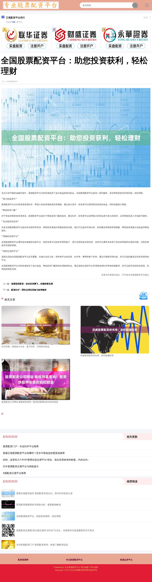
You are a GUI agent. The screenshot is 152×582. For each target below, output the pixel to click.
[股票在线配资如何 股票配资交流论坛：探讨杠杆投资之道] (8, 493)
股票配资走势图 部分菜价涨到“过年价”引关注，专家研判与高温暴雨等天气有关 (55, 530)
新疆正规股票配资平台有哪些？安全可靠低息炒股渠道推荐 (34, 453)
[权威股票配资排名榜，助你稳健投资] (114, 329)
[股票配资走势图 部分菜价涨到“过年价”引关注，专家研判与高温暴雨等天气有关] (8, 530)
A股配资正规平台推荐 (14, 473)
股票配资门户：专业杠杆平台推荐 (21, 446)
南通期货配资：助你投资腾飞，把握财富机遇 (32, 283)
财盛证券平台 (126, 559)
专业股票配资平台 (74, 559)
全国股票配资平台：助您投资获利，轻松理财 (38, 516)
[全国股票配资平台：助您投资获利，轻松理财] (8, 516)
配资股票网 (23, 559)
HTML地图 (93, 567)
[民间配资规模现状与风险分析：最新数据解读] (8, 504)
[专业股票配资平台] (31, 4)
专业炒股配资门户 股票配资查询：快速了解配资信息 (42, 544)
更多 (145, 17)
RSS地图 (84, 567)
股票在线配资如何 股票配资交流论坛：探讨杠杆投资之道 (44, 493)
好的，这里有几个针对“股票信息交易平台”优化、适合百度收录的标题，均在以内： (46, 459)
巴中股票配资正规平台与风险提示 (21, 466)
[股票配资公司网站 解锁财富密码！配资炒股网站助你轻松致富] (35, 379)
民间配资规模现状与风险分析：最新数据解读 (38, 504)
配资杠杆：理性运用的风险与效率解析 (29, 289)
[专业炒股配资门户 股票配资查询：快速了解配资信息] (8, 544)
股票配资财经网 (82, 569)
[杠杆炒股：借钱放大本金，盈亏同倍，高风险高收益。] (35, 324)
